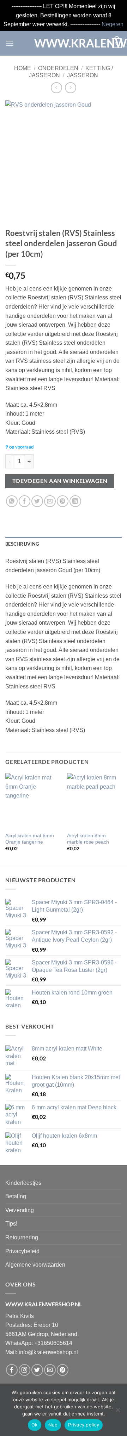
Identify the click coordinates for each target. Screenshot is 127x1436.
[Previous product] (70, 87)
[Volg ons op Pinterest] (62, 1370)
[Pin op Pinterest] (62, 501)
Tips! (11, 1224)
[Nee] (117, 1412)
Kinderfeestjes (23, 1183)
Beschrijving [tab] (22, 544)
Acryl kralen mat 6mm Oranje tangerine (29, 839)
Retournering (21, 1237)
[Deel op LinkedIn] (75, 501)
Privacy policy (83, 1424)
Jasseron (82, 75)
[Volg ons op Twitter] (37, 1370)
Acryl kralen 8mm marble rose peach (88, 839)
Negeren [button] (112, 24)
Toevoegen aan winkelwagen (60, 481)
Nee (53, 1424)
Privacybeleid (22, 1251)
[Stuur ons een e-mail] (50, 1370)
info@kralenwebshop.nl (48, 1352)
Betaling (15, 1196)
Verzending (19, 1210)
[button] (9, 43)
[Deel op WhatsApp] (12, 501)
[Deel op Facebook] (24, 501)
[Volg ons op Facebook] (12, 1370)
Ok (34, 1424)
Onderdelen (58, 68)
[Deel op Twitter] (37, 501)
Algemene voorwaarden (35, 1265)
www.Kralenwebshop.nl (63, 43)
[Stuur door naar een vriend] (50, 501)
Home (22, 68)
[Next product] (56, 87)
